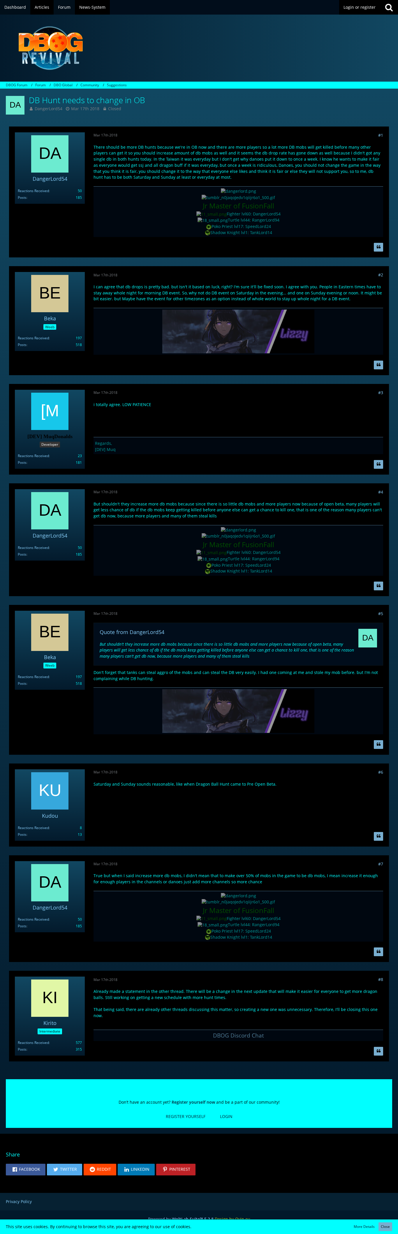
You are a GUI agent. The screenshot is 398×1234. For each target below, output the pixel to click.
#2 (380, 275)
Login (226, 1116)
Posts (22, 197)
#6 (380, 772)
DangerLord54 (48, 108)
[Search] (389, 7)
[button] (25, 1169)
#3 (380, 392)
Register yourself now (193, 1102)
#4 (380, 492)
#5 (380, 613)
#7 (380, 864)
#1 (380, 135)
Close (385, 1226)
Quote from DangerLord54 (132, 632)
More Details (364, 1226)
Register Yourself (185, 1116)
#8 (380, 979)
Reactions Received (33, 190)
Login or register (360, 7)
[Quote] (378, 247)
